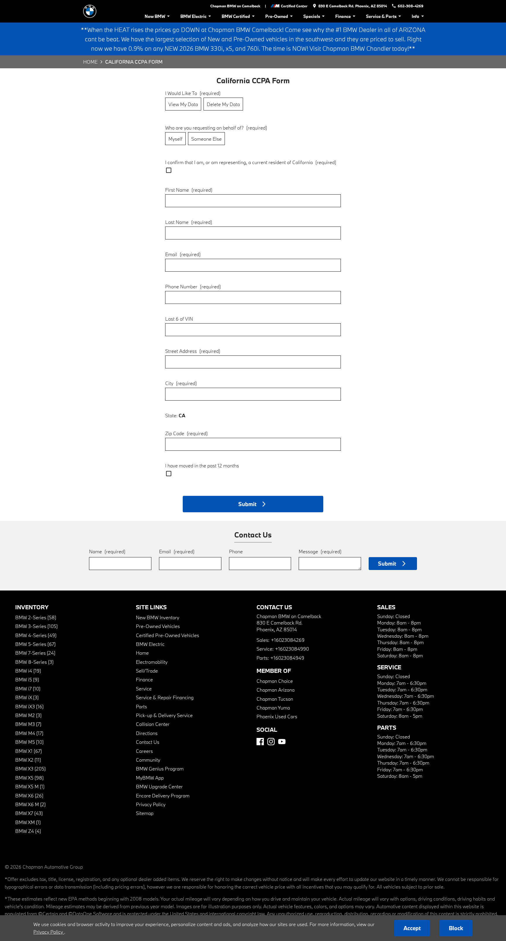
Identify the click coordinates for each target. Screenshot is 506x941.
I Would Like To (192, 93)
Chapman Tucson (275, 699)
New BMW (155, 16)
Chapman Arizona (276, 690)
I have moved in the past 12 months (202, 465)
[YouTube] (282, 741)
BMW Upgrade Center (159, 786)
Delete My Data (223, 104)
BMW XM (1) (28, 822)
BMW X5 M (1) (30, 786)
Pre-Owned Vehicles (158, 626)
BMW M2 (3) (28, 715)
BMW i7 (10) (27, 688)
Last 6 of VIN (179, 319)
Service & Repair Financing (165, 697)
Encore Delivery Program (162, 795)
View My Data (183, 104)
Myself (175, 139)
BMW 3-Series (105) (36, 626)
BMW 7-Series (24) (35, 653)
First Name (188, 190)
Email (183, 254)
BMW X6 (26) (29, 795)
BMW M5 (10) (29, 742)
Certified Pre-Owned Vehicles (167, 635)
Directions (147, 733)
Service (144, 688)
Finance (343, 16)
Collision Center (153, 724)
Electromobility (151, 662)
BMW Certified (236, 16)
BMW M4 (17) (29, 733)
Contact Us (147, 742)
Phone (236, 551)
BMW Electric (193, 16)
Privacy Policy (150, 804)
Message (320, 551)
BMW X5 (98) (29, 778)
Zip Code (186, 433)
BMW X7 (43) (29, 813)
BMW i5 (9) (27, 679)
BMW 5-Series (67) (35, 644)
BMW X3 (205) (30, 768)
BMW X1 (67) (28, 751)
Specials (311, 16)
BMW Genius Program (160, 768)
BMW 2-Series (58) (35, 617)
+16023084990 (292, 649)
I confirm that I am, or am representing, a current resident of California (250, 162)
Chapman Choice (275, 681)
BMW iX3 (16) (29, 706)
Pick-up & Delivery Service (164, 715)
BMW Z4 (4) (28, 831)
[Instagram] (271, 741)
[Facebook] (260, 741)
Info (415, 16)
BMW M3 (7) (28, 724)
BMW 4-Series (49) (36, 635)
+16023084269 (288, 640)
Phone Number (193, 286)
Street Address (192, 351)
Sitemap (144, 813)
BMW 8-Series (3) (34, 662)
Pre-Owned (276, 16)
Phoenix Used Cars (277, 716)
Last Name (188, 222)
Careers (144, 751)
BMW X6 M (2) (30, 804)
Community (148, 760)
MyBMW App (150, 778)
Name (107, 551)
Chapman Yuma (273, 708)
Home (90, 62)
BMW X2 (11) (28, 760)
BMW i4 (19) (28, 671)
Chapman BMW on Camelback (235, 6)
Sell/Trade (147, 671)
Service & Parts (381, 16)
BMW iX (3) (27, 697)
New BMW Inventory (157, 617)
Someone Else (206, 139)
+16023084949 (287, 658)
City (181, 383)
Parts (141, 706)
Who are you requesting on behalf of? (216, 128)
